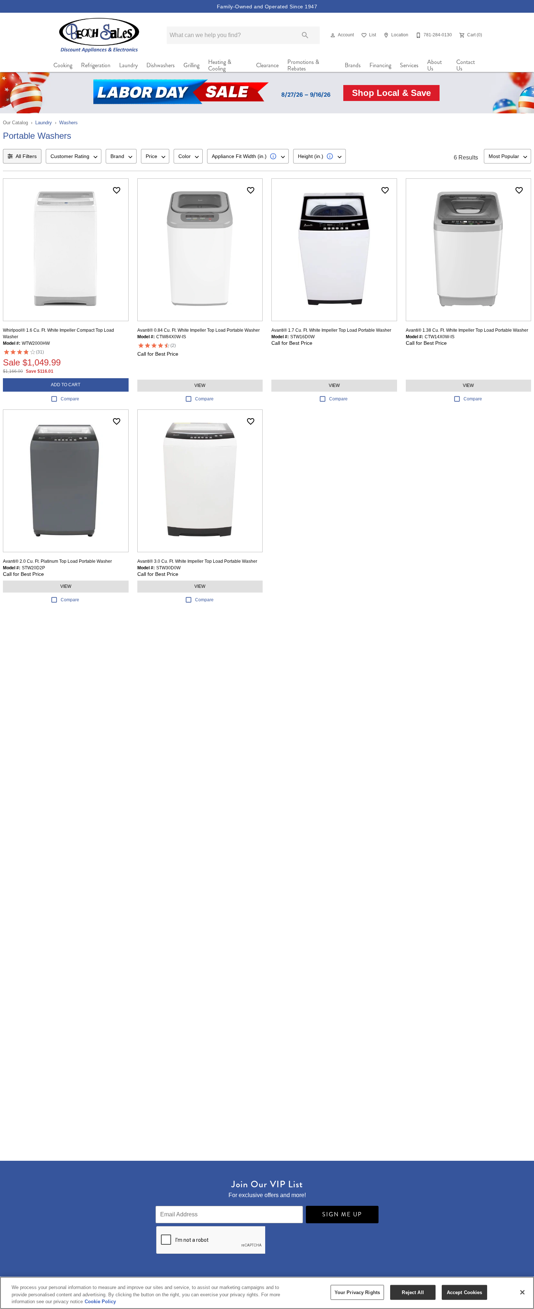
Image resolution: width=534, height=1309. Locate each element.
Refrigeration (95, 65)
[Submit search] (305, 35)
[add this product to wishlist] (116, 190)
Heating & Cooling (219, 65)
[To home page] (99, 35)
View (199, 385)
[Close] (522, 1292)
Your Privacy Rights (357, 1292)
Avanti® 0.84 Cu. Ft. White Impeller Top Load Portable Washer (198, 330)
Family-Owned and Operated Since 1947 (267, 6)
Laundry (128, 65)
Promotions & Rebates (303, 65)
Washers (68, 122)
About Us (434, 65)
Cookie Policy (100, 1301)
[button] (332, 35)
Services (409, 65)
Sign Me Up (342, 1214)
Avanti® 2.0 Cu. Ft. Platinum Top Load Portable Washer (57, 561)
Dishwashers (160, 65)
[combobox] (73, 156)
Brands (353, 65)
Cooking (62, 65)
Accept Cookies (464, 1292)
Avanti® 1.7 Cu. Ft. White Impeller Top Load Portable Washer (331, 330)
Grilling (191, 65)
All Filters (26, 156)
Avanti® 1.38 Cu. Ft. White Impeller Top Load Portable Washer (467, 330)
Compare (70, 398)
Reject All (413, 1292)
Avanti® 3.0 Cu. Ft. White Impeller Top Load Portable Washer (197, 561)
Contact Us (465, 65)
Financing (380, 65)
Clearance (267, 65)
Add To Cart (65, 384)
